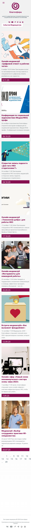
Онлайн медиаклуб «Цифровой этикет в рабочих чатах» (15, 63)
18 (25, 459)
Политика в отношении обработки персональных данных (15, 522)
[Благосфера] (15, 9)
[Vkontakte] (9, 22)
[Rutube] (15, 22)
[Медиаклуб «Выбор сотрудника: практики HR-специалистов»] (15, 415)
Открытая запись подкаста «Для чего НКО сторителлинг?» (15, 165)
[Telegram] (17, 22)
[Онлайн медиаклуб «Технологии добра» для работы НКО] (15, 201)
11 (22, 456)
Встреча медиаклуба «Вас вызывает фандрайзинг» (14, 326)
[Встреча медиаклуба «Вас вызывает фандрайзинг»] (15, 309)
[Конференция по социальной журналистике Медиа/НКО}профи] (15, 99)
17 (21, 459)
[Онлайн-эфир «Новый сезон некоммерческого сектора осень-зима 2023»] (15, 361)
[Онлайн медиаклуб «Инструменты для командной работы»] (15, 255)
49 (6, 462)
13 (3, 459)
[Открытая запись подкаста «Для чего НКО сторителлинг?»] (15, 151)
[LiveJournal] (20, 22)
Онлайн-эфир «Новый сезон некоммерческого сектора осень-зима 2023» (15, 379)
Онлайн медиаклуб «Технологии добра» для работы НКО (13, 219)
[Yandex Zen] (22, 22)
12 (27, 456)
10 (18, 456)
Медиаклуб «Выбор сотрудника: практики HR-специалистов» (14, 433)
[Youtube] (12, 22)
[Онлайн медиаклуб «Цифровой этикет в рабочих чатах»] (15, 45)
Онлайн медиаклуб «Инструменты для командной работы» (11, 273)
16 (16, 459)
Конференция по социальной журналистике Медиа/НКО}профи (15, 117)
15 (12, 459)
